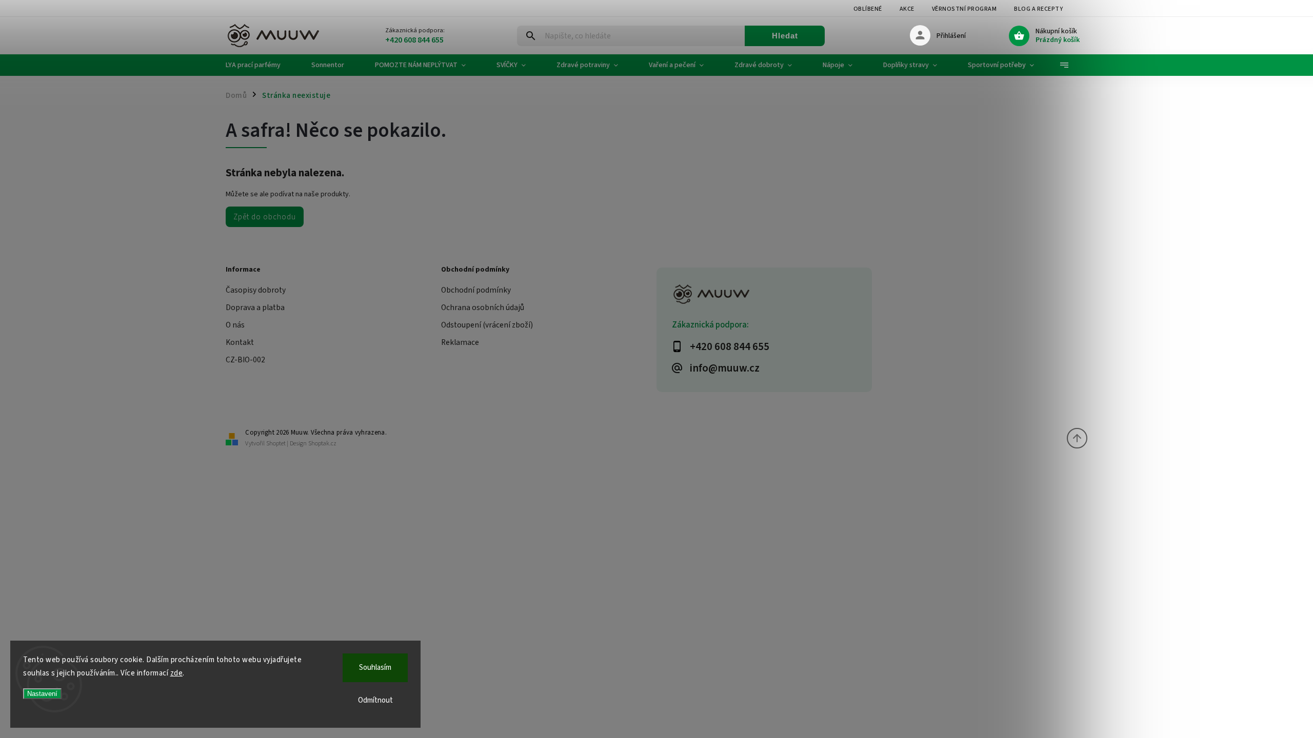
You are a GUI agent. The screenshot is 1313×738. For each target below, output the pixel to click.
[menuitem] (261, 65)
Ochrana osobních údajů (482, 307)
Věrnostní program (964, 9)
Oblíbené (867, 9)
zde (176, 673)
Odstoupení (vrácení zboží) (487, 325)
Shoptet (276, 443)
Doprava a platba (255, 307)
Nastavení (42, 694)
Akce (907, 9)
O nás (235, 325)
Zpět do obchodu (264, 216)
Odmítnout (375, 700)
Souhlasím (375, 667)
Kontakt (240, 342)
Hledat (785, 35)
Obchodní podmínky (476, 290)
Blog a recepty (1038, 9)
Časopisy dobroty (256, 290)
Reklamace (460, 342)
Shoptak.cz (322, 443)
